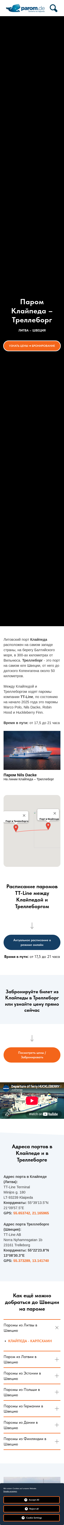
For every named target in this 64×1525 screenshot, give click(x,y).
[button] (48, 826)
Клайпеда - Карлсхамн (30, 1341)
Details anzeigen (10, 1491)
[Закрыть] (54, 813)
